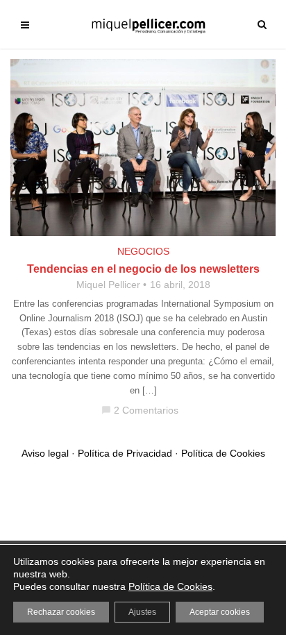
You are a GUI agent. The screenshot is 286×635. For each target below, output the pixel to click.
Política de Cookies (223, 453)
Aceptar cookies (220, 612)
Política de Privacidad (125, 453)
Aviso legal (45, 453)
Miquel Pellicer (108, 284)
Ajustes (142, 612)
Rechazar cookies (61, 612)
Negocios (143, 251)
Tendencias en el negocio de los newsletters (143, 269)
